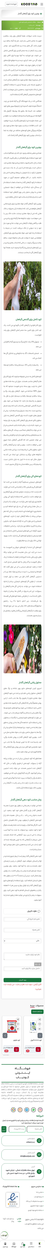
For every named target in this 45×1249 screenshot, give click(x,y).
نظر (11, 28)
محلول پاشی (26, 192)
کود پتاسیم (37, 742)
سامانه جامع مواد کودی (35, 1210)
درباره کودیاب (38, 1197)
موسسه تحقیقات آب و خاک (34, 1201)
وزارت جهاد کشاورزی (36, 1206)
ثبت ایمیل (3, 1129)
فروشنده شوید (11, 4)
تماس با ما (39, 1192)
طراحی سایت (19, 1220)
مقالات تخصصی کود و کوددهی (27, 22)
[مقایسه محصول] (39, 1019)
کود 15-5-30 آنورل (26, 459)
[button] (5, 1035)
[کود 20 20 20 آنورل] (33, 1026)
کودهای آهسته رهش (29, 871)
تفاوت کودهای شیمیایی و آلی (26, 567)
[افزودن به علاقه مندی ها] (39, 1024)
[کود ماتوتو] (11, 1026)
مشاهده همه (37, 1011)
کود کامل (38, 330)
